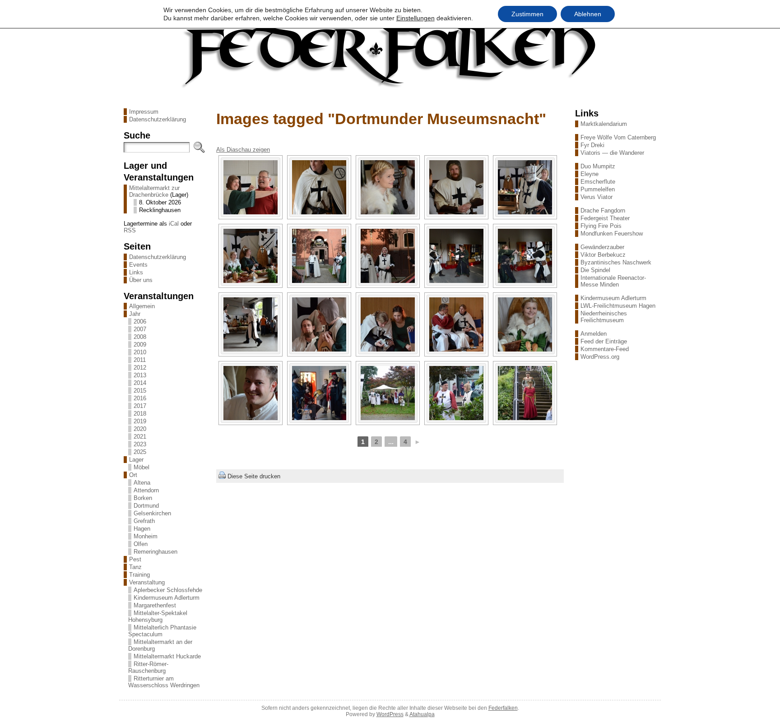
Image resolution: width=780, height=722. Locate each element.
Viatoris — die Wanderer (612, 152)
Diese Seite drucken (254, 476)
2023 (140, 444)
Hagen (142, 528)
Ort (133, 475)
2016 (140, 398)
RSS (130, 230)
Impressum (143, 111)
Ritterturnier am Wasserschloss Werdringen (164, 682)
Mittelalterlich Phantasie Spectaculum (162, 631)
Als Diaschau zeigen (243, 149)
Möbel (141, 467)
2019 (140, 421)
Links (136, 272)
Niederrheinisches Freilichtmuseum (603, 317)
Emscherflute (597, 181)
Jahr (134, 313)
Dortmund (146, 505)
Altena (142, 482)
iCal (174, 223)
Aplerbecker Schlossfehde (168, 590)
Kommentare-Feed (604, 349)
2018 (140, 413)
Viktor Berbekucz (603, 254)
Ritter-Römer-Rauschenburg (148, 667)
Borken (143, 498)
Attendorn (146, 490)
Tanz (135, 567)
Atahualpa (422, 714)
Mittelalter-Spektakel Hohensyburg (157, 616)
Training (139, 574)
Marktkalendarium (603, 123)
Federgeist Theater (605, 218)
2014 (140, 383)
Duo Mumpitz (597, 166)
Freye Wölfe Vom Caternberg (618, 137)
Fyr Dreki (592, 145)
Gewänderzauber (602, 247)
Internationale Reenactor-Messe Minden (613, 281)
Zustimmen (527, 14)
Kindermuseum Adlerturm (167, 597)
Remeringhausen (155, 551)
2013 (140, 375)
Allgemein (142, 306)
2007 (140, 329)
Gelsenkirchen (152, 513)
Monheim (146, 536)
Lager (136, 459)
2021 (140, 436)
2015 (140, 390)
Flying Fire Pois (601, 225)
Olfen (141, 544)
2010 (140, 352)
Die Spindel (595, 270)
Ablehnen (587, 14)
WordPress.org (599, 356)
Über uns (141, 280)
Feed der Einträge (603, 341)
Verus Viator (596, 197)
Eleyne (589, 174)
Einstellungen (415, 18)
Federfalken (503, 708)
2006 (140, 321)
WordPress (390, 714)
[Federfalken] (390, 55)
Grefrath (144, 521)
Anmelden (593, 333)
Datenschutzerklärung (157, 119)
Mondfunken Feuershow (611, 233)
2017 (140, 406)
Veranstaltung (147, 582)
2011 (140, 359)
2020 (140, 429)
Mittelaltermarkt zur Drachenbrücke (154, 191)
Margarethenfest (155, 605)
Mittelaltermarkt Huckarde (167, 656)
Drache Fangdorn (602, 210)
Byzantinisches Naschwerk (615, 262)
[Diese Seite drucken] (222, 476)
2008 (140, 336)
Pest (135, 559)
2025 (140, 452)
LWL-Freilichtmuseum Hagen (617, 305)
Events (138, 264)
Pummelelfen (597, 189)
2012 (140, 367)
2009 (140, 344)
